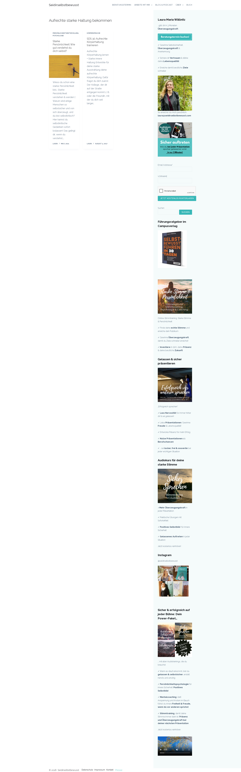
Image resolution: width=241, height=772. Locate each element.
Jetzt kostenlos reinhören (169, 729)
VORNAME (162, 176)
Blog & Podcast (164, 5)
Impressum (99, 770)
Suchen (161, 208)
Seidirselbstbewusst (64, 5)
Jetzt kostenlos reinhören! (169, 546)
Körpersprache (93, 33)
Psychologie (58, 36)
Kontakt (109, 770)
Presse (118, 770)
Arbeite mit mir (142, 5)
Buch (189, 5)
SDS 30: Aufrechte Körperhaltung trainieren (97, 42)
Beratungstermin (121, 5)
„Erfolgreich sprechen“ (168, 406)
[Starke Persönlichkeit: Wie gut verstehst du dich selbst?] (64, 66)
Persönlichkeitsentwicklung (65, 33)
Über (178, 5)
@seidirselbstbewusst (168, 561)
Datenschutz (87, 770)
